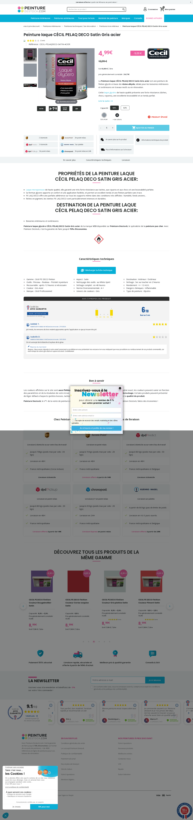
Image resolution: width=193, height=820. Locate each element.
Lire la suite (104, 101)
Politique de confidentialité (71, 753)
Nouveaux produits (125, 748)
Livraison (126, 160)
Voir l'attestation (37, 314)
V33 (119, 764)
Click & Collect (66, 769)
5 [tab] (104, 641)
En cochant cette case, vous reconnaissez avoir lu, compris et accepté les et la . (127, 687)
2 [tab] (88, 641)
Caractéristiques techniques (98, 160)
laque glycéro (110, 92)
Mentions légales (67, 779)
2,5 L (125, 108)
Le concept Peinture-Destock (72, 748)
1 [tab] (83, 641)
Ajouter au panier (143, 128)
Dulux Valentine (124, 774)
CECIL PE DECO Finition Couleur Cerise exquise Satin (77, 602)
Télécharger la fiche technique (96, 270)
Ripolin (121, 769)
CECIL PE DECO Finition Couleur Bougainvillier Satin (40, 602)
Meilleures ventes (125, 753)
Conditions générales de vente (73, 743)
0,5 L (114, 108)
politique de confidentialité (116, 689)
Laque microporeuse (35, 189)
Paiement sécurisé (68, 759)
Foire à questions (67, 774)
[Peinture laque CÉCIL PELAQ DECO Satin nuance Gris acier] (30, 70)
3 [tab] (93, 641)
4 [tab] (99, 641)
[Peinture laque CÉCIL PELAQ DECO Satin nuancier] (30, 86)
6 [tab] (109, 641)
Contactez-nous (124, 759)
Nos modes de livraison (70, 764)
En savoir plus (69, 160)
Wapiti (71, 795)
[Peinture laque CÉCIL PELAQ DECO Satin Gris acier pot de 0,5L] (30, 55)
